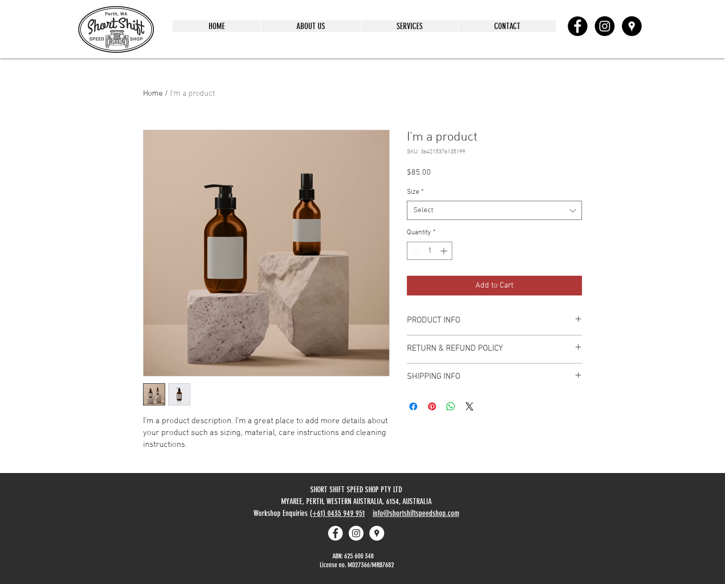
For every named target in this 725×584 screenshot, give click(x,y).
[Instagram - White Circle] (356, 533)
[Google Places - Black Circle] (632, 26)
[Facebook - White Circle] (335, 533)
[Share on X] (469, 406)
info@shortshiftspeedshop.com (416, 513)
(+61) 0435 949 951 (337, 513)
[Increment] (444, 250)
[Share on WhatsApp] (451, 406)
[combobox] (494, 210)
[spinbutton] (429, 250)
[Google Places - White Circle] (376, 533)
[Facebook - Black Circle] (577, 26)
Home (153, 94)
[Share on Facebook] (413, 406)
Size (415, 192)
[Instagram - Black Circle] (605, 26)
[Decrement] (414, 250)
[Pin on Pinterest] (432, 406)
